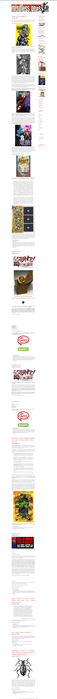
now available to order (22, 178)
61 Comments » (14, 529)
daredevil (16, 430)
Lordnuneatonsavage (41, 121)
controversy (25, 527)
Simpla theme (27, 698)
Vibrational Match (17, 453)
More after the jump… (14, 642)
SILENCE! (14, 359)
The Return (24, 245)
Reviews (16, 241)
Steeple (26, 359)
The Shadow (28, 592)
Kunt (25, 358)
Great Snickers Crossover (24, 357)
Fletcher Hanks (33, 243)
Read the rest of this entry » (15, 587)
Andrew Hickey (40, 115)
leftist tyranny (32, 527)
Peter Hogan (30, 591)
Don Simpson (27, 430)
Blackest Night (18, 625)
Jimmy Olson (22, 358)
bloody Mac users (16, 527)
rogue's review (25, 691)
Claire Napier (30, 242)
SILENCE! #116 (16, 365)
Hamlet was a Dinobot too (19, 16)
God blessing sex (18, 357)
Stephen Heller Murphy (21, 432)
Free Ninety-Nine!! (15, 626)
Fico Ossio (25, 243)
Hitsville (34, 357)
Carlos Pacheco (28, 625)
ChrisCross (27, 242)
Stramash (22, 245)
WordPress (37, 698)
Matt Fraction (28, 626)
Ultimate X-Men (28, 245)
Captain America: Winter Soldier (31, 429)
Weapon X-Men (33, 245)
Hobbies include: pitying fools (15, 622)
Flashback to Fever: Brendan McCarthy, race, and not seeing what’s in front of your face (23, 439)
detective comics (18, 243)
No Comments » (15, 247)
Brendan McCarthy (21, 527)
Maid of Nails (40, 122)
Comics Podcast (26, 356)
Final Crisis (15, 645)
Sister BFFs (16, 359)
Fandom (16, 644)
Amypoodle (40, 114)
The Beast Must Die (41, 127)
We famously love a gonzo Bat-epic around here (18, 113)
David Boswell (19, 430)
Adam (39, 113)
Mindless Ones (30, 7)
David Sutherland (24, 430)
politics (26, 644)
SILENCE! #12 (16, 534)
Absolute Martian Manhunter (17, 242)
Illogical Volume (40, 120)
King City (14, 591)
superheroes (30, 644)
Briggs (24, 242)
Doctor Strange (28, 527)
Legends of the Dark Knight (30, 358)
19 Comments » (14, 693)
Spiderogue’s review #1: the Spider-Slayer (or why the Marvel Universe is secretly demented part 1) (23, 652)
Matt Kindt (16, 591)
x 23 (27, 432)
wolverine (31, 592)
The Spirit (21, 645)
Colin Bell (33, 242)
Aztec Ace (17, 429)
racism (16, 528)
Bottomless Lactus (16, 356)
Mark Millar (25, 626)
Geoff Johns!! (19, 626)
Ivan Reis (22, 626)
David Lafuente (33, 625)
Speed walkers (20, 359)
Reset (13, 592)
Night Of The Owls (20, 591)
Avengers (15, 625)
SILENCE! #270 (16, 252)
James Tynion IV (33, 430)
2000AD (15, 429)
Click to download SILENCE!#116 (16, 401)
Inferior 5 (19, 358)
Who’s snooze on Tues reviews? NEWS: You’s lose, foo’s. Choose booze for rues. (23, 600)
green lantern (30, 357)
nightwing (24, 591)
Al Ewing (22, 242)
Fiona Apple (28, 243)
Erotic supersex (16, 691)
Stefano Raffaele (15, 245)
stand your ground (22, 528)
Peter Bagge (27, 591)
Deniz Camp (14, 243)
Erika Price (22, 243)
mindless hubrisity (21, 691)
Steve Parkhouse (24, 592)
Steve (25, 432)
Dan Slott (14, 430)
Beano (20, 429)
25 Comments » (14, 433)
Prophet (34, 591)
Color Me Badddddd (21, 356)
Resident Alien (16, 592)
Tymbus (39, 129)
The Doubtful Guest (41, 128)
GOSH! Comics (16, 334)
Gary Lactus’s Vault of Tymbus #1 (21, 632)
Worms (13, 246)
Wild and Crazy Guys (29, 359)
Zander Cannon (16, 246)
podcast (24, 644)
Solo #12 (31, 486)
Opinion (22, 644)
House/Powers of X (15, 358)
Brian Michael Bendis (23, 429)
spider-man (23, 359)
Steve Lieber (18, 245)
